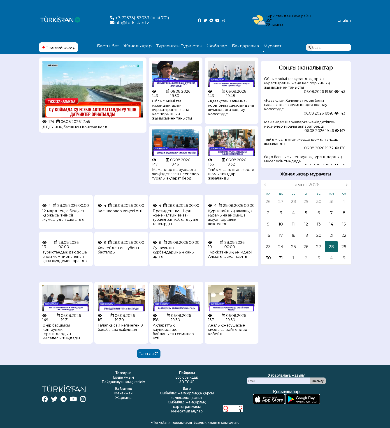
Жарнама (123, 397)
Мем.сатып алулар (187, 411)
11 (293, 224)
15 (344, 224)
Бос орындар (186, 377)
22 (343, 235)
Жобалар (217, 45)
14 (331, 224)
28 (293, 201)
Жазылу (318, 381)
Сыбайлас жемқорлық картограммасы (187, 404)
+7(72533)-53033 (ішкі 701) (141, 17)
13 (319, 224)
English (344, 20)
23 (268, 246)
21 (331, 235)
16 (268, 235)
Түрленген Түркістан (179, 45)
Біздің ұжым (123, 377)
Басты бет (108, 45)
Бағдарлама (245, 45)
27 (280, 201)
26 (268, 201)
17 (281, 235)
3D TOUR (187, 382)
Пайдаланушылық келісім (123, 382)
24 (280, 246)
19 (306, 235)
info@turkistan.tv (131, 22)
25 (293, 246)
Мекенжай (123, 393)
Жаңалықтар (137, 45)
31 (331, 201)
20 (318, 235)
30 (318, 201)
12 (306, 224)
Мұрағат (272, 46)
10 (281, 224)
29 (306, 201)
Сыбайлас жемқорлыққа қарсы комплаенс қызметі (187, 395)
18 (293, 235)
